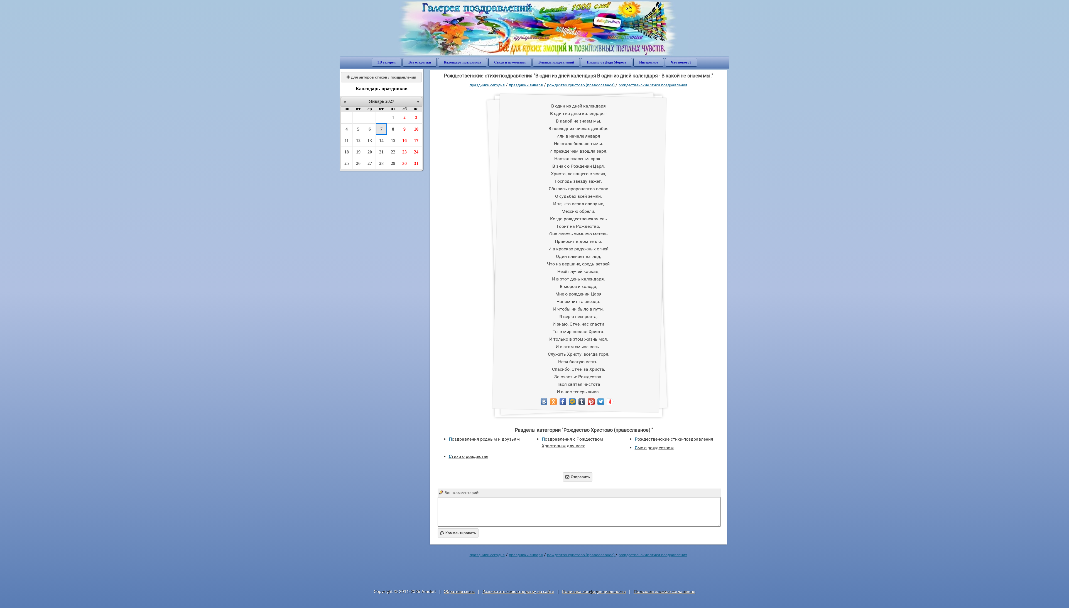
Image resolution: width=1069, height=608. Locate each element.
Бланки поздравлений (556, 62)
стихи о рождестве (468, 456)
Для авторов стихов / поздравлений (381, 77)
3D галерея (386, 62)
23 (404, 152)
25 (346, 163)
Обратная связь (459, 591)
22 (393, 152)
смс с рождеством (654, 447)
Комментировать (458, 533)
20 (369, 152)
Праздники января (526, 85)
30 (404, 163)
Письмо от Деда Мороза (606, 62)
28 (381, 163)
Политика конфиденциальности (594, 591)
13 (369, 140)
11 (347, 140)
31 (416, 163)
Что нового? (681, 62)
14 (381, 140)
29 (393, 163)
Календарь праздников (462, 62)
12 (358, 140)
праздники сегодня (487, 85)
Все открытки (419, 62)
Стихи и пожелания (510, 62)
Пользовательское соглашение (664, 591)
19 (358, 152)
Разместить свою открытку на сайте (518, 591)
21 (381, 152)
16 (404, 140)
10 (416, 129)
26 (358, 163)
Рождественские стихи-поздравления (653, 85)
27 (369, 163)
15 (393, 140)
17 (416, 140)
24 (416, 152)
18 (346, 152)
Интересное (648, 62)
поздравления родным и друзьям (484, 439)
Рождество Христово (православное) (581, 85)
